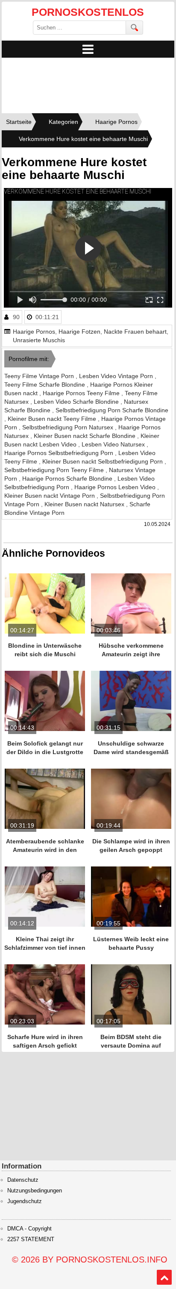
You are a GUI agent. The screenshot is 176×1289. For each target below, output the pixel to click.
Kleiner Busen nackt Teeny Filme (53, 418)
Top (164, 1277)
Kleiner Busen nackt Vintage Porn (50, 495)
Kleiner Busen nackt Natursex (85, 504)
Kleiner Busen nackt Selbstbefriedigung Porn (103, 461)
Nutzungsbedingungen (34, 1191)
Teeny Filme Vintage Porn (40, 376)
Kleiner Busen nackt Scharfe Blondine (85, 435)
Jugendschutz (24, 1201)
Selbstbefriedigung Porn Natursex (68, 427)
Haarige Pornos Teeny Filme (82, 393)
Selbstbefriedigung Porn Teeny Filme (55, 470)
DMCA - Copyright (29, 1229)
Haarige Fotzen (79, 331)
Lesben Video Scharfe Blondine (77, 401)
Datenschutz (22, 1180)
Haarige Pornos (34, 331)
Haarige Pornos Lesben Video (115, 487)
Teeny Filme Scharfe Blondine (45, 384)
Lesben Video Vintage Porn (117, 376)
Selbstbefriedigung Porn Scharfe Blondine (112, 410)
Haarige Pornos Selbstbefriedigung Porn (59, 452)
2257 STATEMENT (30, 1239)
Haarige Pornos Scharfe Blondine (68, 478)
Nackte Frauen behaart (135, 331)
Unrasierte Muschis (39, 340)
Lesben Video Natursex (114, 444)
